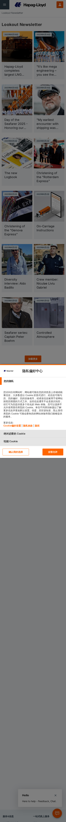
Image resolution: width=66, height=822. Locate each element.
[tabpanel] (33, 407)
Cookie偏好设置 (12, 425)
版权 (37, 425)
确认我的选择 (16, 451)
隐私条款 (28, 425)
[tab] (33, 381)
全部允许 (53, 451)
